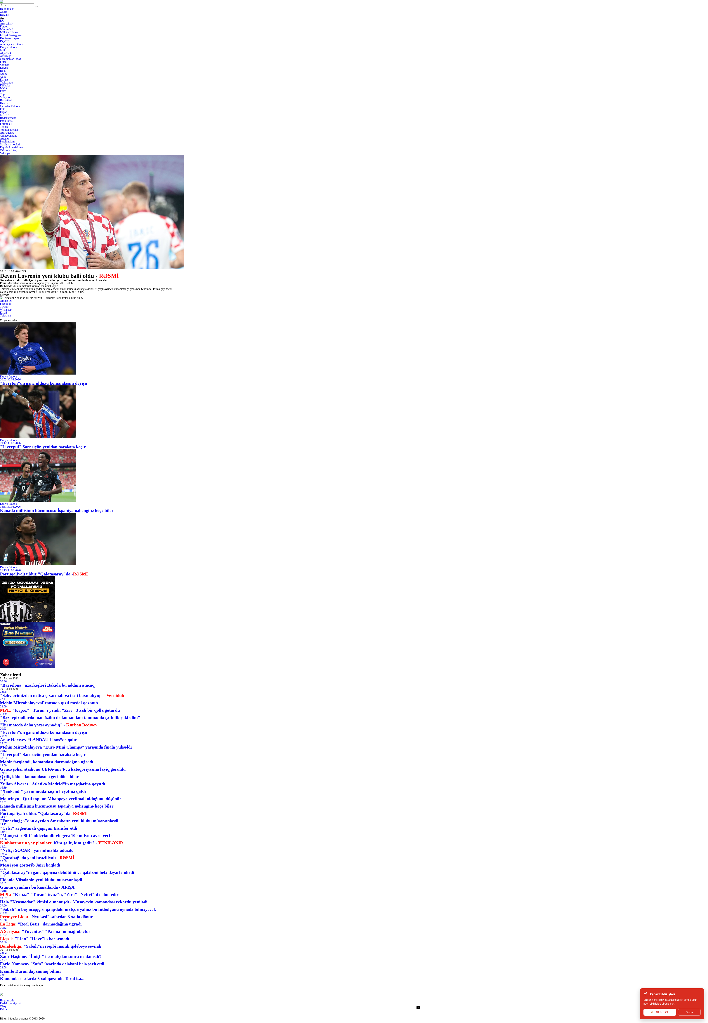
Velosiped (5, 153)
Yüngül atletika (9, 129)
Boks (3, 70)
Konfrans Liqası (9, 38)
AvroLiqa (5, 56)
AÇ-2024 (5, 53)
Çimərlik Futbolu (10, 106)
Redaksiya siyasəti (10, 1003)
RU (2, 20)
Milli (3, 50)
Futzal (3, 61)
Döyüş (4, 67)
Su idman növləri (10, 144)
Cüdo (3, 76)
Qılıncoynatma (8, 135)
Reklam (4, 14)
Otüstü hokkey (8, 150)
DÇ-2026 (5, 41)
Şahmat (4, 64)
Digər (3, 112)
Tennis (4, 126)
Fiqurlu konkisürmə (11, 147)
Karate (4, 79)
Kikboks (5, 85)
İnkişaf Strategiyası (11, 35)
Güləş (3, 73)
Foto (2, 109)
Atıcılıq (4, 138)
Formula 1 (6, 123)
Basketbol (6, 100)
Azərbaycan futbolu (11, 44)
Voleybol (5, 97)
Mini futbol (6, 29)
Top (2, 94)
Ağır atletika (7, 132)
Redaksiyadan (8, 117)
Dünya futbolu (8, 47)
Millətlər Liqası (9, 32)
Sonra (689, 1012)
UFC (3, 91)
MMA (3, 88)
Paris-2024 (6, 120)
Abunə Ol (6, 300)
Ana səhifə (6, 23)
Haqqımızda (7, 8)
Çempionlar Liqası (11, 58)
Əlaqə (3, 11)
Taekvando (6, 82)
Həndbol (5, 103)
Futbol (4, 26)
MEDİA (5, 114)
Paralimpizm (7, 141)
